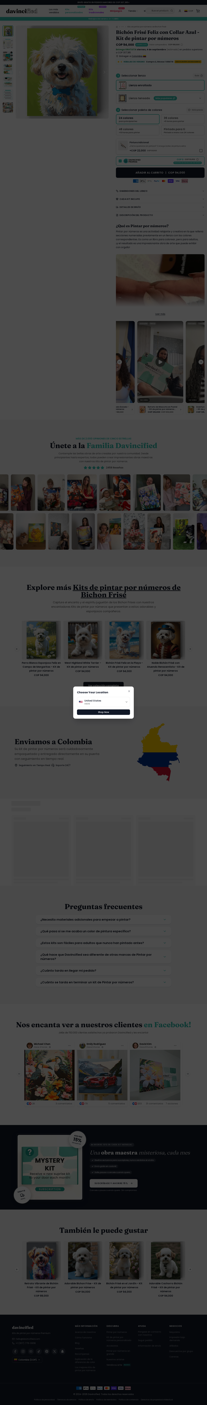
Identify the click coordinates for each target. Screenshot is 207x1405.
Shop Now (103, 712)
